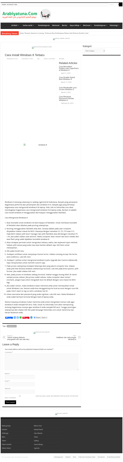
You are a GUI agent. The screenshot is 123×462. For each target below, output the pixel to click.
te (20, 33)
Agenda (36, 448)
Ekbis (3, 437)
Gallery (36, 441)
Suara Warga (38, 444)
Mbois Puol (38, 426)
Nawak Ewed (38, 429)
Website (7, 388)
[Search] (120, 4)
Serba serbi (27, 25)
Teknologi (113, 25)
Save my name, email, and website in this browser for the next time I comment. (41, 397)
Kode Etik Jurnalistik (113, 457)
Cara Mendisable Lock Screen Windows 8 (68, 88)
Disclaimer (101, 457)
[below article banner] (42, 332)
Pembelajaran (44, 25)
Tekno (4, 441)
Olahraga (5, 433)
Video (36, 437)
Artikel (14, 25)
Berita (64, 25)
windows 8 (12, 326)
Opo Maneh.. (38, 433)
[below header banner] (61, 39)
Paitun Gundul (6, 444)
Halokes (4, 429)
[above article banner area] (42, 47)
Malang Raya (6, 426)
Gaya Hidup (74, 25)
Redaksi (68, 457)
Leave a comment (49, 59)
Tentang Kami (58, 457)
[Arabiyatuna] (26, 14)
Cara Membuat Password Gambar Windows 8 (66, 98)
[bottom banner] (61, 414)
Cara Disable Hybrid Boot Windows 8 (67, 78)
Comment (9, 352)
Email (7, 381)
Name (7, 373)
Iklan (74, 457)
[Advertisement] (92, 12)
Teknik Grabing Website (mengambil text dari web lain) (18, 337)
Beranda (5, 25)
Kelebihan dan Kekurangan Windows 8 (66, 337)
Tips (38, 59)
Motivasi (55, 25)
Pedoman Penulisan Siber (87, 457)
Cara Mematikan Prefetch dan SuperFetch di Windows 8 (69, 68)
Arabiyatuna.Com (12, 59)
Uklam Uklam (6, 448)
